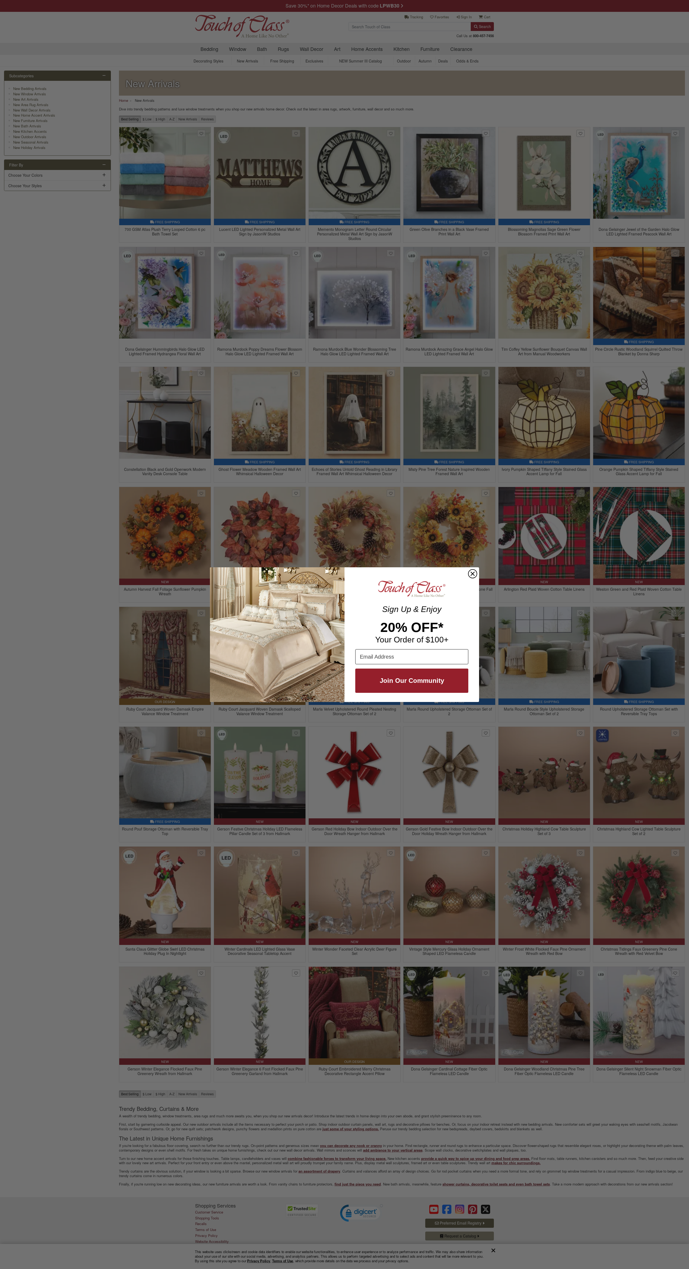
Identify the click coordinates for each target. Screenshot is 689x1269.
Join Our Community (412, 680)
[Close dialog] (472, 573)
